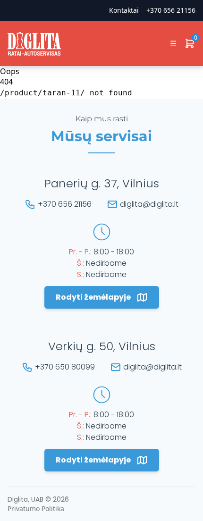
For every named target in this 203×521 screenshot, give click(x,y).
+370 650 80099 (65, 366)
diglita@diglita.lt (149, 204)
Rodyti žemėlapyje (93, 297)
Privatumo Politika (36, 508)
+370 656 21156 (170, 10)
